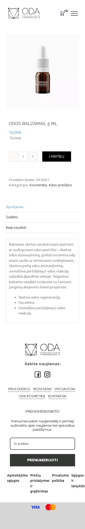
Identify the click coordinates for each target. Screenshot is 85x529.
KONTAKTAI (57, 396)
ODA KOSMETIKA (32, 396)
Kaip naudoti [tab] (16, 227)
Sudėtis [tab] (12, 217)
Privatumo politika (60, 478)
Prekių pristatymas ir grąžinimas (40, 483)
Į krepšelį (56, 156)
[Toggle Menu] (74, 13)
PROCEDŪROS (19, 389)
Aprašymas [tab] (15, 207)
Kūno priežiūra (60, 185)
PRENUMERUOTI (42, 460)
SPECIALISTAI (64, 389)
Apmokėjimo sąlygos (17, 478)
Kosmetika (38, 185)
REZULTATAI (42, 389)
